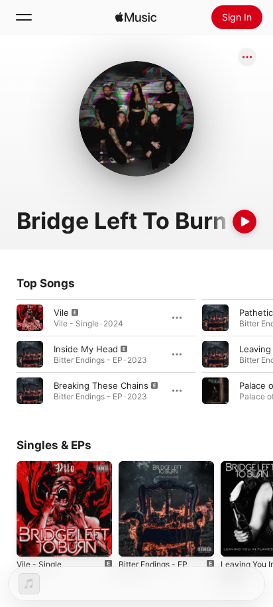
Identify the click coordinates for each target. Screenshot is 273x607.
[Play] (244, 222)
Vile (61, 312)
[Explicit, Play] (30, 317)
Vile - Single (39, 564)
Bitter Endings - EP (153, 564)
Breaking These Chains (101, 385)
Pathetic (256, 312)
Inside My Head (86, 349)
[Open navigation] (23, 17)
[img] (135, 17)
